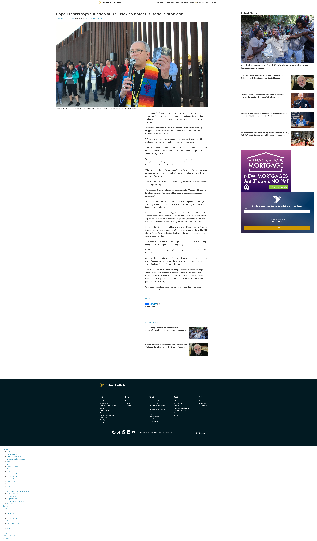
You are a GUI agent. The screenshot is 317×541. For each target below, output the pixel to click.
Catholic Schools (106, 410)
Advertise (202, 403)
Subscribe (215, 2)
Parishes (177, 413)
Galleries (128, 405)
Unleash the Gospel (13, 523)
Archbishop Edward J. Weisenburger (157, 402)
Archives (177, 405)
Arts (101, 413)
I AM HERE (11, 481)
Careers (176, 415)
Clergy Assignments (107, 415)
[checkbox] (277, 222)
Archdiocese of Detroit (182, 408)
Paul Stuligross (154, 419)
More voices (10, 503)
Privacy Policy (273, 216)
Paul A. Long (153, 414)
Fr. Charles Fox (11, 496)
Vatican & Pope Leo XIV (181, 2)
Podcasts (128, 403)
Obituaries (103, 417)
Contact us (178, 403)
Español (191, 2)
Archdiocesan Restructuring (16, 459)
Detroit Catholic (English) (11, 536)
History (9, 484)
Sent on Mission (12, 479)
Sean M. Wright (154, 416)
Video (127, 401)
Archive (6, 538)
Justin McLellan (63, 18)
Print (149, 314)
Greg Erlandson (12, 498)
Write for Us (203, 405)
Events (162, 2)
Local (157, 2)
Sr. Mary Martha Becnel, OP (157, 410)
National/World (170, 2)
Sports (102, 408)
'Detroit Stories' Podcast (14, 474)
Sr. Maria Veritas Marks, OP (157, 406)
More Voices (153, 421)
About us (177, 401)
